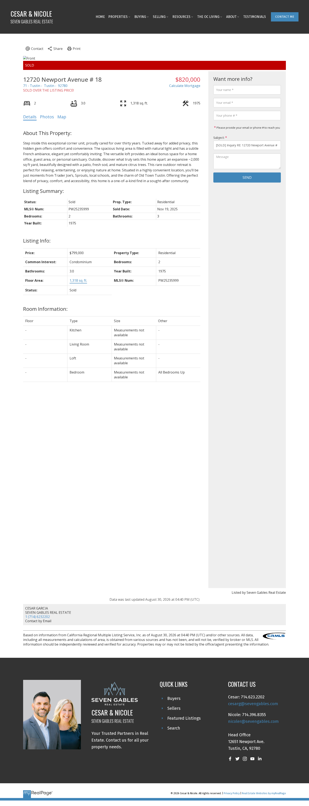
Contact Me (284, 17)
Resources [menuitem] (181, 17)
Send (247, 177)
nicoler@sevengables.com (253, 721)
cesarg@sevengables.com (253, 703)
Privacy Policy (232, 793)
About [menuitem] (231, 17)
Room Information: (45, 308)
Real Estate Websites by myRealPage (264, 793)
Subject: (218, 138)
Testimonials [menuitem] (254, 17)
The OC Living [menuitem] (208, 17)
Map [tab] (61, 117)
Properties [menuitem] (118, 17)
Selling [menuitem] (159, 17)
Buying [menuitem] (140, 17)
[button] (284, 16)
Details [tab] (30, 117)
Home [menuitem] (100, 17)
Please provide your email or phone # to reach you (248, 127)
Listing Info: (37, 240)
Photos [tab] (47, 117)
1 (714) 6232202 (37, 616)
